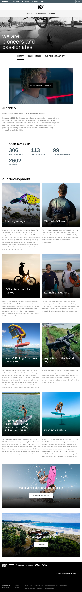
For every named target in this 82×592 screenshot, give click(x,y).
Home (29, 13)
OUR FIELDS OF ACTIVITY (55, 56)
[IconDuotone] (15, 1)
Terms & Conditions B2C (36, 585)
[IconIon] (5, 1)
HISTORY (20, 56)
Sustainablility (40, 13)
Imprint (26, 585)
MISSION (38, 56)
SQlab (57, 370)
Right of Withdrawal (29, 588)
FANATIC (21, 377)
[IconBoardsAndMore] (41, 7)
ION (46, 230)
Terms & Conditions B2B (51, 585)
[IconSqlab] (35, 1)
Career (52, 13)
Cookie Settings (49, 588)
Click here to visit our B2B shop (65, 573)
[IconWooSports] (43, 1)
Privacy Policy (63, 585)
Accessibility (40, 588)
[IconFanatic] (25, 1)
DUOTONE (50, 306)
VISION (30, 56)
